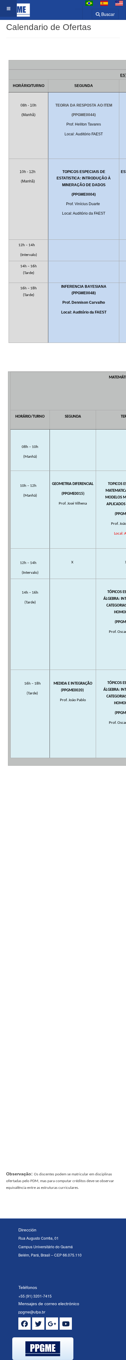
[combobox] (83, 12)
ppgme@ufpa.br (31, 1311)
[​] (24, 1323)
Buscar (107, 14)
